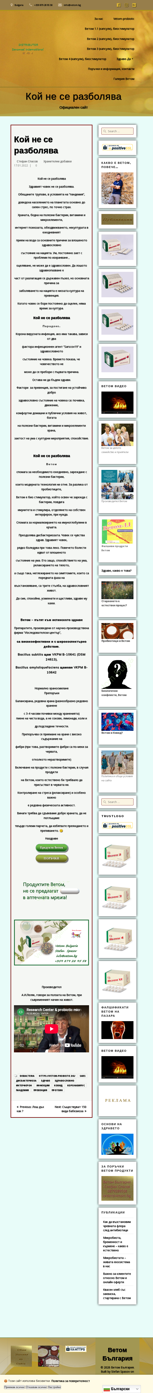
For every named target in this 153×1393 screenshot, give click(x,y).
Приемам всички (14, 1387)
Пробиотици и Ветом (115, 641)
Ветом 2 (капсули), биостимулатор (110, 39)
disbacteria (27, 1075)
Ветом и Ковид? (112, 732)
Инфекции (43, 1085)
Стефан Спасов (27, 161)
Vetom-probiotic (123, 18)
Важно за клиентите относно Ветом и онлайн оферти (117, 1278)
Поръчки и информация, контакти (111, 69)
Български (119, 1389)
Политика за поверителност (70, 1381)
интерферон (24, 1085)
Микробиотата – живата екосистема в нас (116, 1262)
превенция (40, 1090)
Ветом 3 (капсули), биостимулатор (110, 49)
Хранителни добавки (57, 161)
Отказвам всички (36, 1387)
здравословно (64, 1080)
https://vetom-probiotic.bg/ (57, 1075)
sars (82, 1075)
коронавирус (76, 1085)
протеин (57, 1090)
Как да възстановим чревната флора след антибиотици (117, 1226)
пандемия (22, 1090)
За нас (98, 18)
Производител (51, 987)
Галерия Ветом (123, 79)
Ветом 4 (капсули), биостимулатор (82, 59)
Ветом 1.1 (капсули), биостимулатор (109, 28)
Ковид (58, 1085)
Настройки (54, 1387)
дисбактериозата (48, 535)
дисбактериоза (26, 1080)
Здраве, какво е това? (116, 570)
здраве (45, 1080)
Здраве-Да (124, 59)
